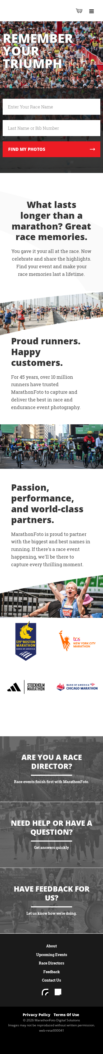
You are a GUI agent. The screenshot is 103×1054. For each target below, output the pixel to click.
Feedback (51, 971)
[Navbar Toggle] (91, 11)
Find (26, 149)
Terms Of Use (66, 1014)
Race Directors (51, 963)
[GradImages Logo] (30, 16)
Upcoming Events (51, 954)
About (51, 945)
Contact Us (51, 980)
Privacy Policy (36, 1014)
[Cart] (79, 11)
